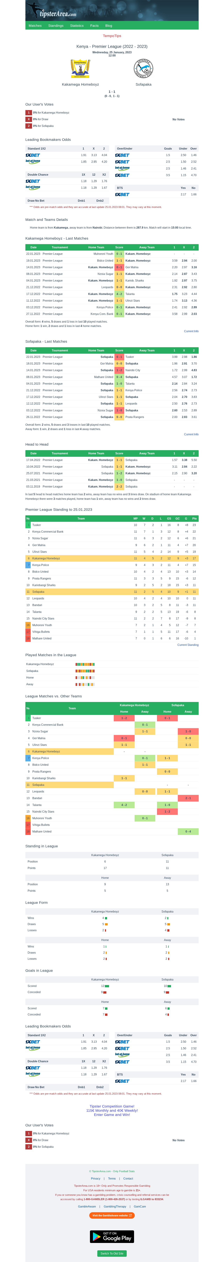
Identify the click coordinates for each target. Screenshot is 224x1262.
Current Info (191, 331)
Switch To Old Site (112, 1253)
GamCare (140, 1206)
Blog (108, 25)
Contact (128, 1178)
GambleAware (87, 1206)
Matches (35, 25)
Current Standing (188, 644)
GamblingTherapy (115, 1206)
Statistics (77, 25)
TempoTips (112, 36)
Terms (112, 1178)
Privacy (95, 1178)
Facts (94, 25)
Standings (56, 25)
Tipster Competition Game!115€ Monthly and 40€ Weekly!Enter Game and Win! (112, 1110)
